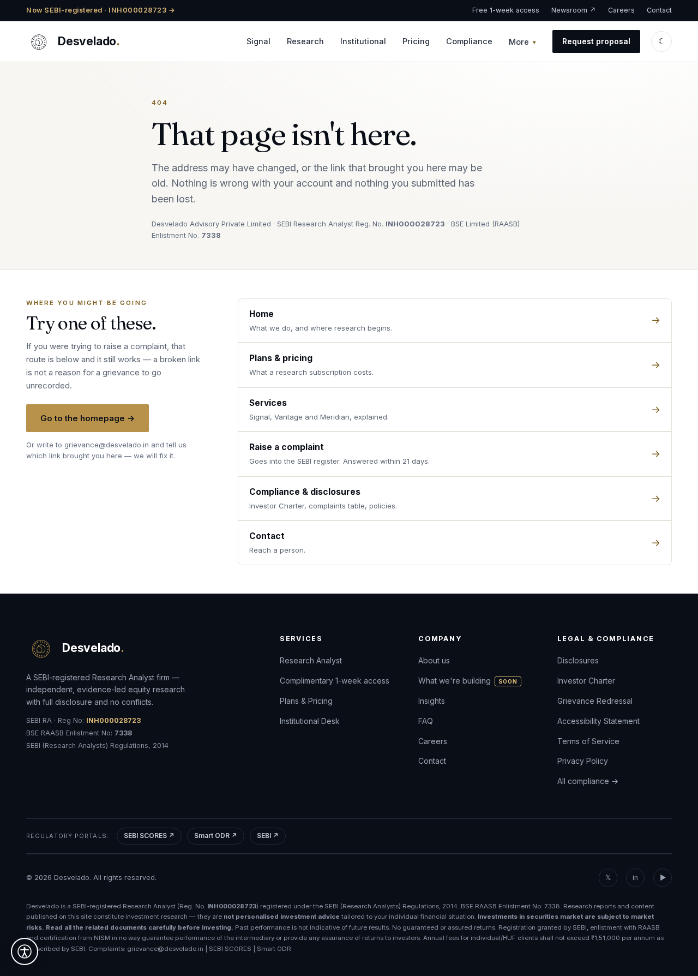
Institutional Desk (310, 721)
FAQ (425, 721)
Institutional (363, 41)
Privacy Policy (582, 760)
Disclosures (578, 660)
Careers (621, 10)
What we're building (468, 680)
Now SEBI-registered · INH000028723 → (100, 10)
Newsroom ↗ (573, 10)
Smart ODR (274, 949)
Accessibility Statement (598, 721)
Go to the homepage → (87, 418)
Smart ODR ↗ (215, 835)
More (519, 41)
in (635, 877)
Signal (258, 41)
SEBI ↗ (268, 835)
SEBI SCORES (230, 949)
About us (434, 660)
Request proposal (596, 41)
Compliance (469, 41)
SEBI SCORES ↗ (149, 835)
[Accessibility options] (24, 951)
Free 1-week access (505, 10)
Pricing (416, 41)
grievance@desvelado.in (106, 444)
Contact (659, 10)
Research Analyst (311, 660)
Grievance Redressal (595, 700)
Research (305, 41)
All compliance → (587, 781)
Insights (431, 700)
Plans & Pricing (306, 700)
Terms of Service (588, 740)
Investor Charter (586, 680)
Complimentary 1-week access (334, 680)
